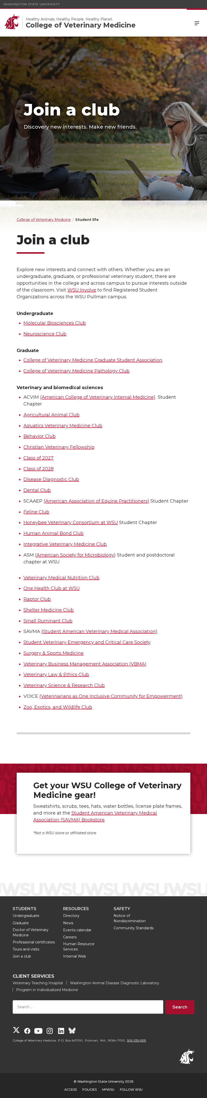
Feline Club (36, 512)
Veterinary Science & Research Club (64, 685)
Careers (69, 937)
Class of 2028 (38, 469)
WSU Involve (81, 290)
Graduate (21, 923)
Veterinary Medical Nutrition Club (61, 578)
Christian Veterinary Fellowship (58, 447)
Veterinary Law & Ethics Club (56, 674)
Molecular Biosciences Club (54, 323)
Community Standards (133, 928)
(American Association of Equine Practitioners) (96, 501)
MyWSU (108, 1089)
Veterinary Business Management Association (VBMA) (84, 664)
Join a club (22, 956)
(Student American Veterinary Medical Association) (99, 631)
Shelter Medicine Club (48, 610)
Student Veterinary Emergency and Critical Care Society (86, 642)
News (68, 923)
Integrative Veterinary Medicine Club (65, 544)
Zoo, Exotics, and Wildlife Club (57, 707)
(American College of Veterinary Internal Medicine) (97, 397)
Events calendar (77, 930)
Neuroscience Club (44, 334)
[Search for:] (88, 1007)
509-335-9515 (136, 1040)
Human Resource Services (78, 946)
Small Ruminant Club (47, 621)
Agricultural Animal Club (51, 415)
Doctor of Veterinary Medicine (30, 932)
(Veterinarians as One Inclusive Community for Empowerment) (111, 696)
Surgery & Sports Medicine (53, 653)
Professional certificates (34, 942)
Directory (71, 915)
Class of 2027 (38, 458)
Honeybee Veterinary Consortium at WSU (70, 522)
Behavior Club (39, 436)
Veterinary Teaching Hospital (38, 983)
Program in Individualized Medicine (47, 990)
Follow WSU (131, 1089)
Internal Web (74, 956)
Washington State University (32, 4)
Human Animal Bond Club (53, 533)
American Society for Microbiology (75, 555)
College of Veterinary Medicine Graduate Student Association (92, 360)
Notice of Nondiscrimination (130, 918)
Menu (197, 23)
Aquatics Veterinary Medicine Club (62, 425)
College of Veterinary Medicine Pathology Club (76, 371)
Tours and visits (26, 949)
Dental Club (37, 490)
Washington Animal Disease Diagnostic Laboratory (114, 983)
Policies (89, 1089)
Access (70, 1089)
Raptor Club (37, 599)
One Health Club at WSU (51, 588)
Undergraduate (26, 915)
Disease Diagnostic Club (51, 479)
